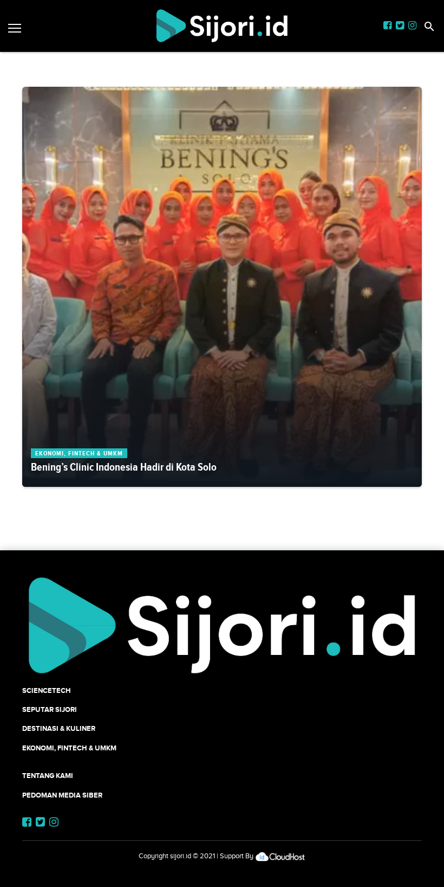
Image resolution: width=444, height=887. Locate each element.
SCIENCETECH (46, 690)
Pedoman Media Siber (62, 795)
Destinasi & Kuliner (58, 728)
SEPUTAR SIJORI (49, 709)
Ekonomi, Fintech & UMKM (69, 748)
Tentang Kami (47, 776)
